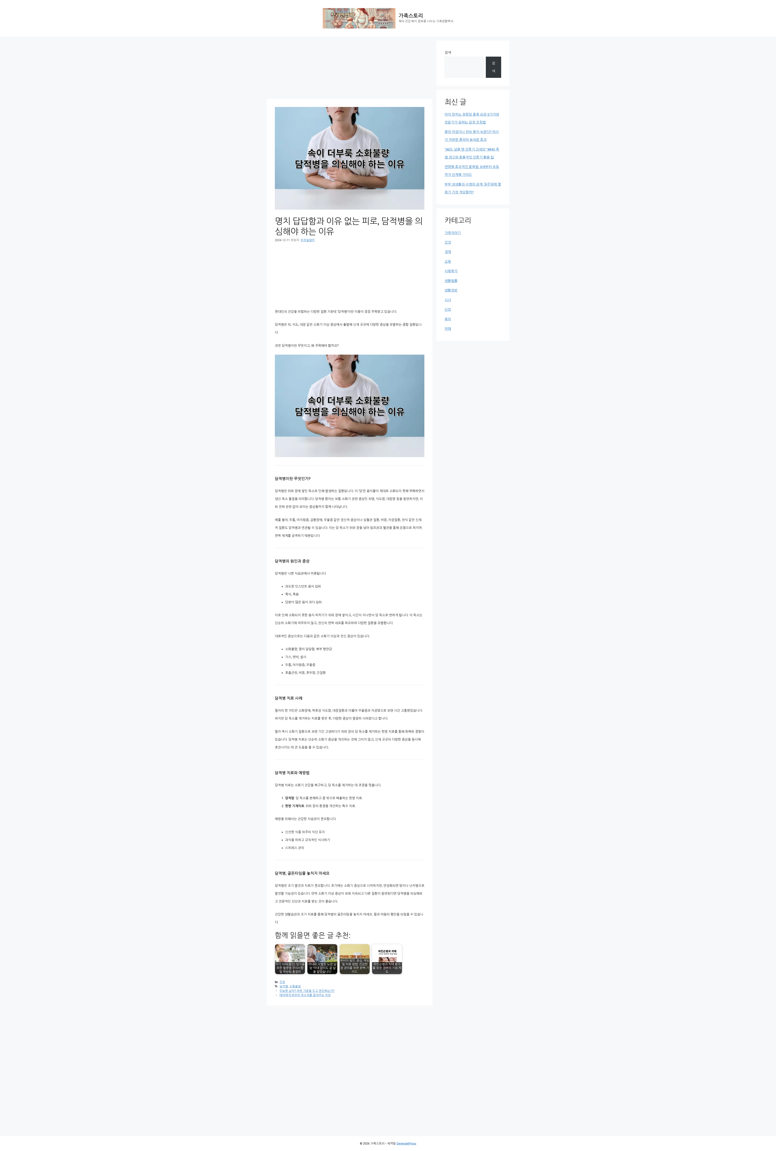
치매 (448, 329)
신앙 (448, 310)
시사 (448, 300)
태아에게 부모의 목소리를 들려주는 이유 (305, 995)
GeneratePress (406, 1143)
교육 (448, 262)
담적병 (283, 986)
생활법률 (451, 281)
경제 (448, 252)
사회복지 (451, 271)
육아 (448, 319)
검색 (448, 53)
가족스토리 (411, 16)
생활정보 (451, 290)
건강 (282, 982)
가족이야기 (453, 233)
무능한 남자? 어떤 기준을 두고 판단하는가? (306, 991)
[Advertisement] (349, 69)
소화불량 (295, 986)
